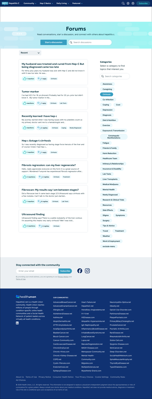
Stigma (106, 215)
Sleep (122, 210)
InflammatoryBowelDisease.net (94, 329)
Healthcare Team (110, 158)
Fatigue (106, 143)
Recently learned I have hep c (39, 116)
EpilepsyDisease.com (62, 371)
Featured (76, 3)
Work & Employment (111, 241)
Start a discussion (53, 42)
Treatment (66, 177)
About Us (20, 377)
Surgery (106, 220)
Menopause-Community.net (93, 352)
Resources (107, 205)
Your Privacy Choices (84, 377)
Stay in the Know (93, 386)
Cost (118, 105)
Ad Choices (21, 380)
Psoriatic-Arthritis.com (119, 329)
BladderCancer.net (61, 333)
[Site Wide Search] (123, 3)
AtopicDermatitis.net (61, 321)
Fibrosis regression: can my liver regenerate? (49, 165)
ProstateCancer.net (118, 325)
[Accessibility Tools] (128, 3)
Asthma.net (58, 317)
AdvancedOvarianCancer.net (65, 306)
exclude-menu (109, 246)
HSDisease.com (88, 317)
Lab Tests (63, 103)
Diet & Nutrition (109, 120)
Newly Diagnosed (75, 128)
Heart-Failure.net (88, 302)
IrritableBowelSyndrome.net (93, 333)
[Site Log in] (133, 3)
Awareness (107, 84)
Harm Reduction (109, 153)
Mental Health (109, 189)
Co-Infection (108, 99)
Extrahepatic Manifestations (113, 137)
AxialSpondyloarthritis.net (64, 329)
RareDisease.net (116, 333)
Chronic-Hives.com (61, 352)
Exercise (106, 125)
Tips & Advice (109, 226)
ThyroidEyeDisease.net (119, 363)
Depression (107, 110)
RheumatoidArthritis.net (120, 336)
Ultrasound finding (33, 214)
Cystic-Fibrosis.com (61, 363)
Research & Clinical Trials (113, 200)
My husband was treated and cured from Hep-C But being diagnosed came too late (53, 65)
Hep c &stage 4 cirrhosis (36, 140)
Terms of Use (20, 279)
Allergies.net (58, 310)
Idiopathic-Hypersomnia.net (93, 321)
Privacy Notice (63, 277)
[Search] (71, 42)
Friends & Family (110, 148)
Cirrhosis (54, 78)
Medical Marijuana (110, 184)
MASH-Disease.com (89, 348)
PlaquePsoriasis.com (118, 317)
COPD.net (57, 359)
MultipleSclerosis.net (90, 367)
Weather (106, 236)
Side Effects (108, 210)
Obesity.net (114, 306)
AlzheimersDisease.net (62, 313)
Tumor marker (30, 91)
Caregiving (107, 89)
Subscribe (65, 271)
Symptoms (120, 215)
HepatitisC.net (87, 306)
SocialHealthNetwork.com (121, 355)
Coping (64, 128)
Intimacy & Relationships (113, 164)
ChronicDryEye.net (61, 348)
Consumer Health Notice (63, 377)
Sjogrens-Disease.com (119, 344)
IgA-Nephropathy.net (90, 325)
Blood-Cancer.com (61, 336)
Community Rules (117, 377)
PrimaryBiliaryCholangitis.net (122, 321)
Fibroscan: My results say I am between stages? (50, 189)
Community (29, 3)
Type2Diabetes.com (118, 367)
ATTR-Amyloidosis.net (62, 325)
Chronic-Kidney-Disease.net (65, 355)
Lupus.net (85, 340)
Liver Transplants (110, 179)
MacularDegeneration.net (92, 344)
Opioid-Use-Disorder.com (120, 310)
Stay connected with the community (38, 264)
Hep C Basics (45, 3)
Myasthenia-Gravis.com (91, 371)
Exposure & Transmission (114, 130)
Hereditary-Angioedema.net (93, 310)
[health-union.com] (26, 297)
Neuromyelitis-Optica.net (120, 302)
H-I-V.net (85, 313)
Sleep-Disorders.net (118, 352)
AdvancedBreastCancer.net (64, 302)
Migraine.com (87, 363)
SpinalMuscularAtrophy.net (121, 359)
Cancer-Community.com (63, 340)
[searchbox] (92, 42)
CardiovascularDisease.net (64, 344)
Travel (105, 231)
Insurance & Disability (112, 169)
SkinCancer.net (116, 348)
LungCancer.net (88, 336)
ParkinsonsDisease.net (119, 313)
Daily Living (62, 3)
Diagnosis (107, 115)
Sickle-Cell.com (116, 340)
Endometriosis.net (60, 367)
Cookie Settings (101, 377)
